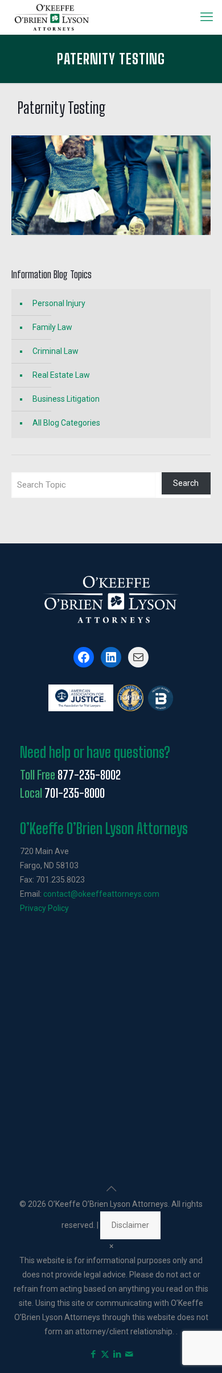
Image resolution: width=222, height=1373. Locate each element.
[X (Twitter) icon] (105, 1354)
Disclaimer (130, 1225)
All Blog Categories (66, 422)
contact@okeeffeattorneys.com (101, 893)
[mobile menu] (206, 17)
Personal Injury (58, 303)
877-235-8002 (89, 775)
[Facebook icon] (93, 1354)
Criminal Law (55, 351)
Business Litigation (66, 398)
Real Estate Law (61, 375)
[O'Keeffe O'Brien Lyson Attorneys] (52, 17)
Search (186, 483)
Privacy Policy (44, 908)
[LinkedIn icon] (117, 1354)
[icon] (129, 1354)
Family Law (52, 327)
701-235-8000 (74, 793)
